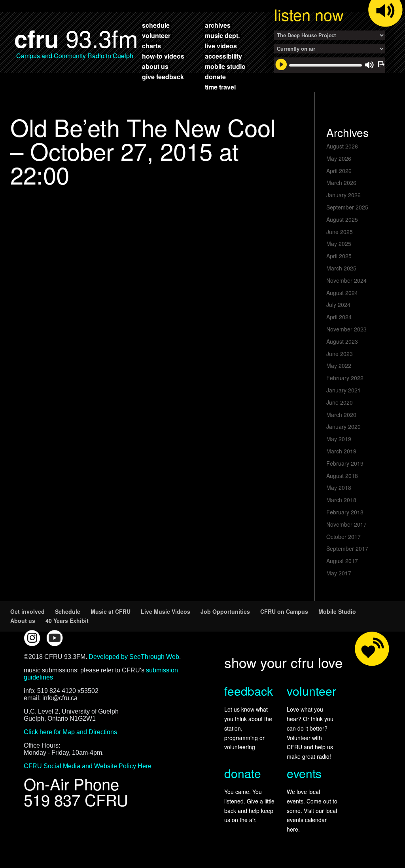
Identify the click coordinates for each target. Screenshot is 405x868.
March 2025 (341, 268)
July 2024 (338, 304)
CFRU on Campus (284, 611)
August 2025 (342, 219)
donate (215, 76)
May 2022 (338, 365)
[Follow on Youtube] (54, 638)
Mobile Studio (337, 611)
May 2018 (338, 487)
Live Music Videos (165, 611)
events (304, 773)
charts (151, 45)
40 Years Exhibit (67, 620)
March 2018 (341, 500)
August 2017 (342, 561)
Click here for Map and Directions (70, 732)
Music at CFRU (111, 611)
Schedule (67, 611)
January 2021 (343, 390)
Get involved (27, 611)
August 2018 (342, 476)
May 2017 (338, 573)
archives (218, 25)
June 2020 (339, 402)
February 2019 (344, 463)
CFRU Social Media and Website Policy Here (87, 766)
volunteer (156, 35)
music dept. (222, 35)
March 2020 (341, 415)
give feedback (163, 76)
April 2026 (339, 171)
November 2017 (346, 524)
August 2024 (342, 293)
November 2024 (346, 280)
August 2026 (342, 146)
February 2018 (344, 512)
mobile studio (225, 66)
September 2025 (347, 207)
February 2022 (344, 378)
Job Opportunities (225, 611)
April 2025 (339, 256)
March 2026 (341, 183)
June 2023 (339, 354)
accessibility (223, 56)
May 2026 (338, 158)
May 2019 (338, 439)
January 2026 (343, 195)
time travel (220, 87)
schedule (156, 25)
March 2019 (341, 451)
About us (22, 620)
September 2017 (347, 548)
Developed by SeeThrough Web (134, 656)
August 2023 (342, 341)
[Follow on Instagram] (32, 638)
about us (155, 66)
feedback (248, 690)
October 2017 (343, 537)
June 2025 (339, 232)
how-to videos (163, 56)
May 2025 (338, 243)
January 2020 (343, 426)
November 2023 (346, 329)
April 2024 (339, 317)
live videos (221, 45)
